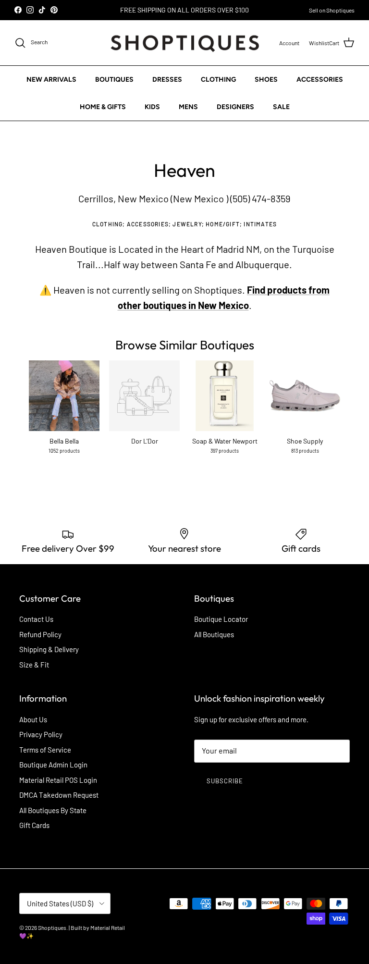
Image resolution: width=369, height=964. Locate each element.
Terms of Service (45, 749)
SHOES (266, 79)
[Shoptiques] (184, 43)
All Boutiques (214, 634)
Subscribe (225, 781)
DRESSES (167, 79)
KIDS (152, 107)
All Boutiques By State (52, 810)
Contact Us (36, 619)
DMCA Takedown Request (58, 795)
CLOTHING (218, 79)
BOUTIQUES (114, 79)
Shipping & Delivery (49, 649)
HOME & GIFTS (103, 107)
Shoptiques (52, 927)
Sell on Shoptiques (332, 10)
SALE (281, 107)
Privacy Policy (40, 734)
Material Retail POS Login (58, 780)
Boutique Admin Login (53, 764)
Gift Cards (34, 825)
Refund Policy (40, 634)
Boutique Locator (221, 619)
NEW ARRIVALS (51, 79)
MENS (188, 107)
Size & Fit (34, 664)
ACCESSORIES (319, 79)
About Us (33, 719)
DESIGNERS (235, 107)
